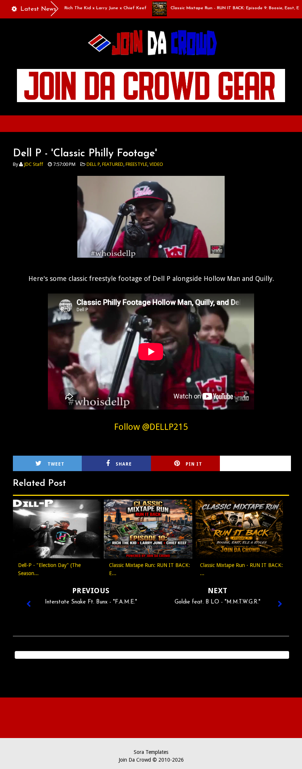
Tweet (56, 464)
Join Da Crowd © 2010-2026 (151, 760)
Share (124, 464)
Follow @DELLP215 (151, 427)
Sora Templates (151, 752)
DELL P (93, 164)
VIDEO (156, 164)
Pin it (194, 464)
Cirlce (264, 464)
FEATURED (112, 164)
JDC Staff (33, 164)
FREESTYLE (136, 164)
